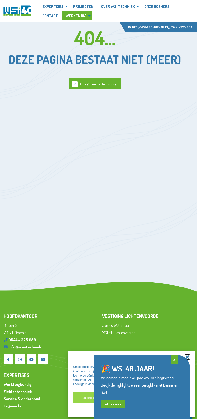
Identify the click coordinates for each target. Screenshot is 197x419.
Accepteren (91, 397)
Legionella (12, 405)
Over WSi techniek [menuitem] (118, 6)
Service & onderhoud (22, 398)
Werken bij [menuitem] (76, 15)
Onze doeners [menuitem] (157, 6)
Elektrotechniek (18, 391)
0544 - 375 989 (181, 27)
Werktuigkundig (18, 384)
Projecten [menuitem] (83, 6)
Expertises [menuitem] (52, 6)
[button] (187, 357)
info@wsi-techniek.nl (147, 27)
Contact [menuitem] (50, 15)
